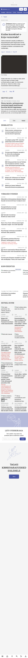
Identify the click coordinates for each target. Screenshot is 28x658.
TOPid (14, 12)
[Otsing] (16, 656)
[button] (10, 438)
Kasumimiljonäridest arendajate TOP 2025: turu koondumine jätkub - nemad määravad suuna (21, 322)
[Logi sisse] (25, 656)
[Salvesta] (26, 128)
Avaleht (3, 12)
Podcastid (19, 12)
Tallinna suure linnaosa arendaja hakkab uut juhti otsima (7, 408)
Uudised (7, 150)
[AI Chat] (21, 656)
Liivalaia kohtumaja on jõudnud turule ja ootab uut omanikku (21, 408)
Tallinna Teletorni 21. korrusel (9, 291)
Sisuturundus (8, 101)
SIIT (18, 85)
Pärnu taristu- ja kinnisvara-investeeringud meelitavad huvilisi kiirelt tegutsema (12, 105)
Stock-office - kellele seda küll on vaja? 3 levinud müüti (21, 375)
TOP (6, 138)
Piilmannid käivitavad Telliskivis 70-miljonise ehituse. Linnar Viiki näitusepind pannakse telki (15, 163)
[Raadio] (12, 656)
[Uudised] (7, 656)
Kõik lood (8, 12)
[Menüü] (2, 656)
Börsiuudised (4, 403)
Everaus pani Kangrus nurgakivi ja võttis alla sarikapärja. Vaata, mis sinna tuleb (14, 154)
